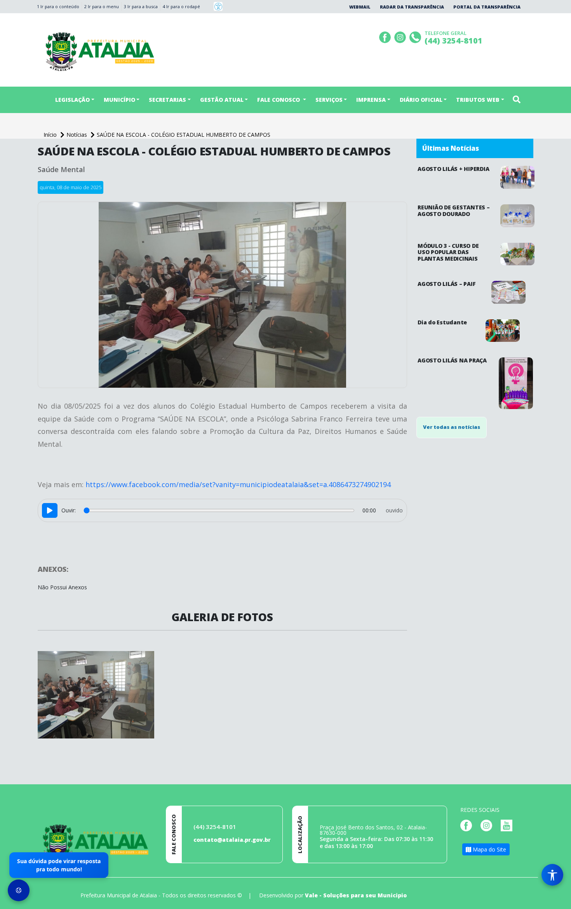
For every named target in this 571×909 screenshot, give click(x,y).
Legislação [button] (72, 99)
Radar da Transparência (412, 7)
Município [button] (119, 99)
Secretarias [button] (167, 99)
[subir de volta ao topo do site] (557, 897)
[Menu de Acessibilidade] (552, 875)
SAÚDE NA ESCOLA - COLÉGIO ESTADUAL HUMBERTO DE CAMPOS (183, 134)
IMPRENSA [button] (371, 99)
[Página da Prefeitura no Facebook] (386, 36)
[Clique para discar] (416, 36)
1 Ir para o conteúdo (58, 6)
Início (51, 134)
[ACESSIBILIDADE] (218, 6)
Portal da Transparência (487, 7)
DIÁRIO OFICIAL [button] (421, 99)
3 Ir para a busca (141, 6)
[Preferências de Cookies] (19, 890)
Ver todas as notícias (451, 426)
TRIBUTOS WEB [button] (478, 99)
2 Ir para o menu (101, 6)
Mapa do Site (488, 849)
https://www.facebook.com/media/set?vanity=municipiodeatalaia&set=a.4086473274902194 (238, 484)
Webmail (360, 7)
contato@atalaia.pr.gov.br (232, 839)
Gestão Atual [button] (222, 99)
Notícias (77, 134)
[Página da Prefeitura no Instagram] (401, 36)
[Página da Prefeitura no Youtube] (508, 825)
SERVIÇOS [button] (329, 99)
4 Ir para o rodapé (181, 6)
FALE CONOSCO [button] (279, 99)
